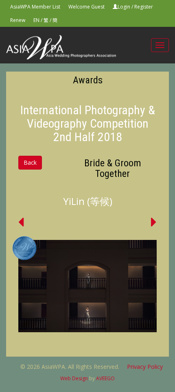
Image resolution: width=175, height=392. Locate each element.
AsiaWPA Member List (35, 6)
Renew (17, 20)
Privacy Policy (145, 366)
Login (124, 6)
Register (143, 6)
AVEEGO (105, 378)
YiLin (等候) (87, 201)
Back (30, 162)
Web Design (74, 378)
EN (36, 20)
